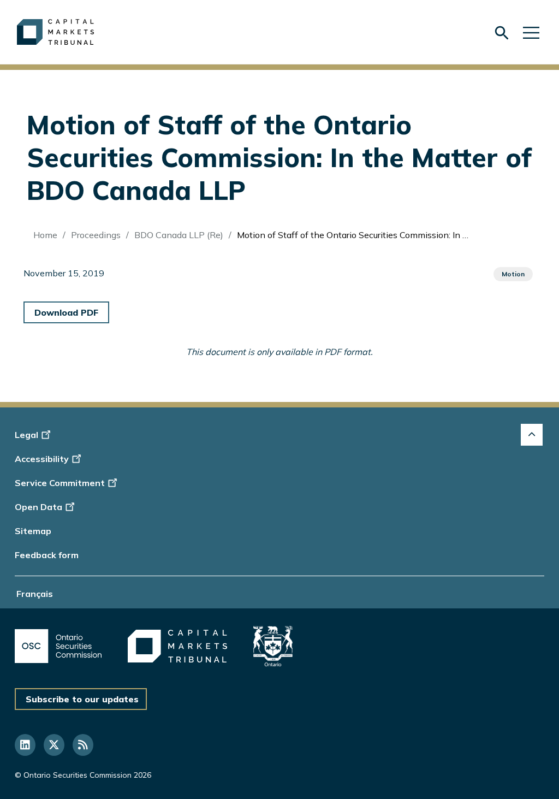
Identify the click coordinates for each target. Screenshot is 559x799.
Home (45, 234)
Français (34, 593)
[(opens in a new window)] (58, 645)
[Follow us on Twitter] (54, 745)
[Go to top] (532, 435)
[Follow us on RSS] (83, 745)
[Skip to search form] (502, 32)
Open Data (38, 506)
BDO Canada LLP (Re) (178, 234)
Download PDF (66, 312)
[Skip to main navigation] (531, 32)
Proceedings (96, 234)
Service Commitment (60, 482)
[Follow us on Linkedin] (25, 745)
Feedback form (47, 554)
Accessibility (42, 458)
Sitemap (33, 530)
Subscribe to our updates (82, 699)
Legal (26, 434)
